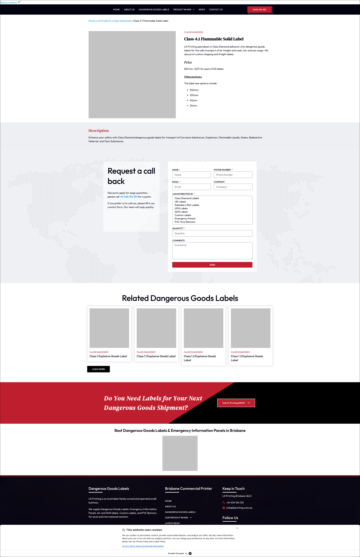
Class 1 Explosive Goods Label (108, 356)
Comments (178, 240)
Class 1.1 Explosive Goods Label (156, 356)
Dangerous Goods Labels (154, 9)
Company (219, 182)
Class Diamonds (122, 20)
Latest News (172, 523)
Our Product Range (176, 517)
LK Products (104, 20)
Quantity (178, 228)
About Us (129, 9)
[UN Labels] (211, 201)
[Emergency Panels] (211, 218)
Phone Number (222, 170)
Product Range (182, 9)
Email (175, 182)
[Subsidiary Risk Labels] (211, 205)
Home (116, 9)
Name (175, 170)
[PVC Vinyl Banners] (211, 222)
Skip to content (9, 2)
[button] (98, 369)
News (202, 9)
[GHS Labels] (211, 211)
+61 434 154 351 (129, 196)
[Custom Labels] (211, 215)
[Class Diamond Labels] (211, 198)
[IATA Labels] (211, 208)
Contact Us (215, 9)
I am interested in (182, 194)
